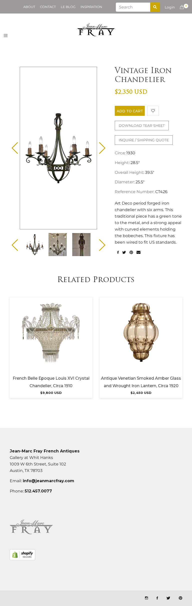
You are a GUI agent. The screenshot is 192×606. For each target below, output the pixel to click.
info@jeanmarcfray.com (48, 480)
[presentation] (35, 244)
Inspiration (91, 7)
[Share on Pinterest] (131, 252)
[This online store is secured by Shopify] (22, 554)
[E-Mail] (138, 252)
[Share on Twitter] (124, 252)
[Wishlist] (153, 111)
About (29, 7)
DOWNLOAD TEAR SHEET (142, 125)
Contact (48, 7)
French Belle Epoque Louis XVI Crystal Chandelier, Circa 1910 (51, 382)
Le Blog (68, 7)
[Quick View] (64, 338)
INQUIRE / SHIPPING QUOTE (144, 140)
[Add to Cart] (51, 338)
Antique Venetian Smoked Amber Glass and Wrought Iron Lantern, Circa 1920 (141, 382)
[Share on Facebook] (118, 252)
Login (170, 7)
